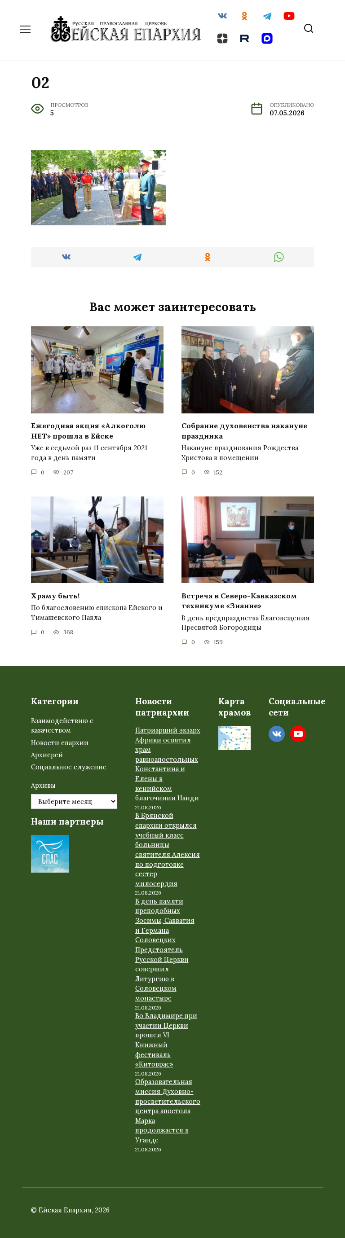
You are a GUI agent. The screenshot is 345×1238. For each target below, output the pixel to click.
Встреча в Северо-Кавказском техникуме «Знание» (239, 600)
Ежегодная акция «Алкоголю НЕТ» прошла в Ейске (88, 430)
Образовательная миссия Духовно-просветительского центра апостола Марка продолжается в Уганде (167, 1111)
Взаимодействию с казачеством (62, 726)
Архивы (43, 785)
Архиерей (47, 755)
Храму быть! (55, 595)
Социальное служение (68, 767)
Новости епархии (59, 743)
